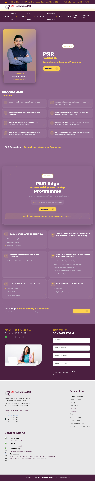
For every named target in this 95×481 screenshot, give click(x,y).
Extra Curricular (76, 411)
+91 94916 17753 (17, 332)
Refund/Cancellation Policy (80, 426)
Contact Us (86, 16)
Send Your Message (61, 373)
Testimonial (40, 16)
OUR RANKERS (30, 16)
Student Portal (75, 417)
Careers (73, 409)
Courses (21, 16)
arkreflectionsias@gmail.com (21, 451)
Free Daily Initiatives (51, 16)
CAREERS (68, 16)
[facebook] (5, 419)
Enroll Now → (51, 68)
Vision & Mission (75, 400)
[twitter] (17, 419)
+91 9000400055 (17, 337)
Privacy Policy (75, 420)
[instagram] (8, 419)
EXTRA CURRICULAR (77, 16)
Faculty (72, 403)
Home (7, 16)
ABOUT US (13, 16)
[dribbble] (11, 419)
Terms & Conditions (77, 423)
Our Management (76, 397)
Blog (61, 16)
